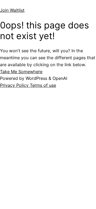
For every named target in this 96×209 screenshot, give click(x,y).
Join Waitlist (12, 10)
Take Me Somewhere (21, 71)
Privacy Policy (15, 85)
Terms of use (43, 85)
